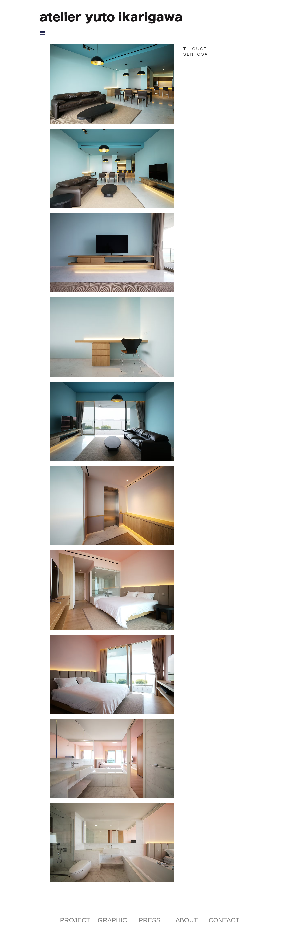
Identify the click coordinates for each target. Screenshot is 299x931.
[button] (43, 32)
